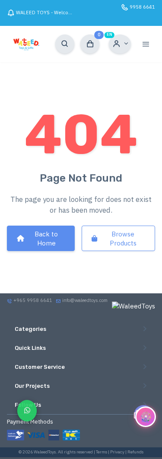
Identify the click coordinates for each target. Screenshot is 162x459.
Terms (101, 452)
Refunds (135, 452)
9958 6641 (142, 7)
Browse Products (123, 238)
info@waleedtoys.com (85, 300)
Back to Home (46, 238)
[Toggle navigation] (145, 44)
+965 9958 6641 (32, 300)
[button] (120, 44)
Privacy (117, 452)
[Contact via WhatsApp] (27, 410)
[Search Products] (64, 44)
